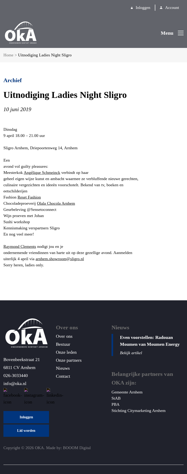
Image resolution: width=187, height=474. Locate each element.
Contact (63, 376)
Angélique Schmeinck (42, 172)
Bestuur (63, 344)
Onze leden (66, 352)
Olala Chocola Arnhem (56, 203)
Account (172, 7)
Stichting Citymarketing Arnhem (139, 410)
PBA (115, 404)
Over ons (64, 336)
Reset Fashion (29, 197)
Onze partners (69, 360)
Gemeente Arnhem (127, 392)
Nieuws (63, 368)
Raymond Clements (19, 246)
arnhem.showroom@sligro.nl (60, 259)
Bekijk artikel (131, 353)
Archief (12, 80)
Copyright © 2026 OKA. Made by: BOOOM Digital (47, 447)
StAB (116, 398)
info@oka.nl (14, 383)
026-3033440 (15, 375)
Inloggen (143, 7)
